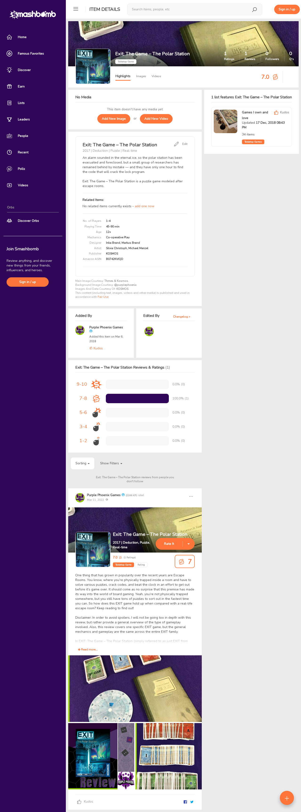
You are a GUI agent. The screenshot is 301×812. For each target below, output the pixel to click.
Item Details (104, 9)
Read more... (89, 649)
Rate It (169, 543)
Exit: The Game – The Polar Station (150, 534)
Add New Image (114, 118)
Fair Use (103, 297)
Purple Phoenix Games (106, 327)
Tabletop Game (123, 564)
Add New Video (156, 118)
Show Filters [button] (110, 463)
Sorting (81, 463)
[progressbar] (137, 398)
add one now (144, 206)
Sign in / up (27, 282)
